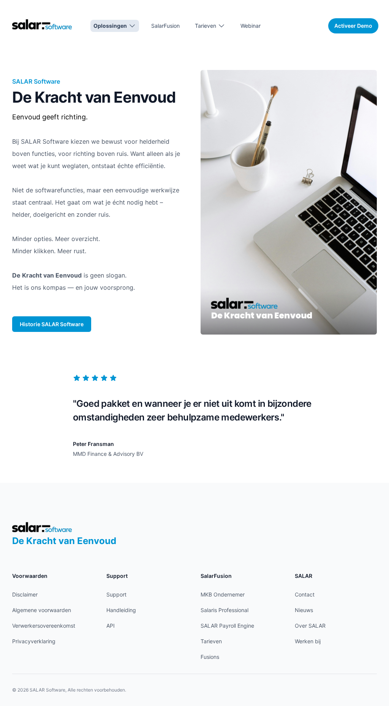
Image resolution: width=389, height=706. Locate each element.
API (110, 625)
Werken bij (308, 641)
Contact (305, 594)
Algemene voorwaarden (41, 610)
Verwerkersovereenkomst (43, 625)
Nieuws (304, 610)
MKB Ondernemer (223, 594)
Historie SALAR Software (52, 324)
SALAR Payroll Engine (227, 625)
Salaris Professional (224, 610)
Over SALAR (310, 625)
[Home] (42, 24)
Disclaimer (25, 594)
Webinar (250, 25)
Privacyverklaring (33, 641)
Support (116, 594)
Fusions (210, 657)
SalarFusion (165, 25)
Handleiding (121, 610)
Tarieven (211, 641)
